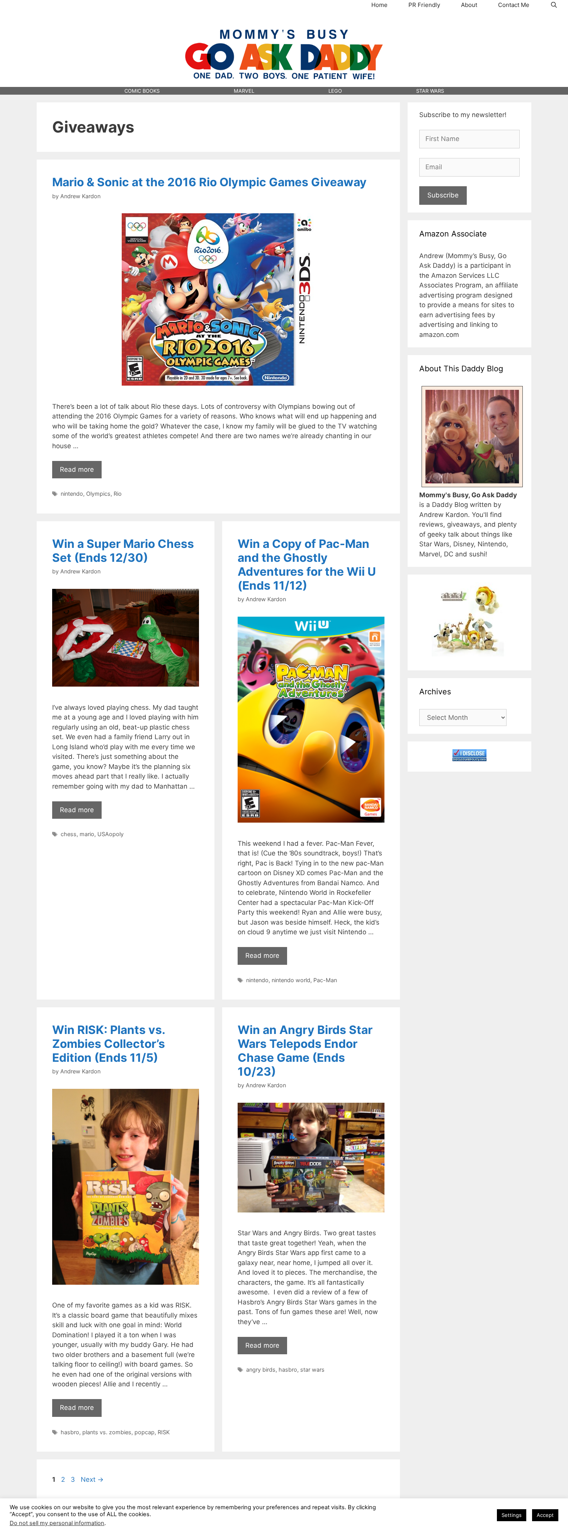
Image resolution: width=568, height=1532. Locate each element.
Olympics (98, 493)
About (469, 5)
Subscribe (443, 195)
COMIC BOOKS (142, 91)
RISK (164, 1432)
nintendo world (291, 980)
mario (87, 834)
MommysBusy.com (284, 23)
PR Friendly (424, 5)
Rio (118, 493)
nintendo (72, 493)
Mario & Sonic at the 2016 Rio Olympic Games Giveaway (209, 182)
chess (69, 834)
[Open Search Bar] (554, 5)
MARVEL (244, 91)
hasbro (70, 1432)
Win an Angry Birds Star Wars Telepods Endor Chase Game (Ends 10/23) (305, 1050)
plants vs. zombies (106, 1432)
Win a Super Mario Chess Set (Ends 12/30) (123, 551)
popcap (144, 1432)
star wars (312, 1369)
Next (92, 1479)
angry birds (260, 1369)
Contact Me (513, 5)
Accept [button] (545, 1515)
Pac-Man (325, 980)
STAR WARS (430, 91)
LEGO (335, 91)
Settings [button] (512, 1515)
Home (379, 5)
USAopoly (110, 834)
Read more (77, 469)
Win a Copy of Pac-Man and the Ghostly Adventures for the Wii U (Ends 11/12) (307, 564)
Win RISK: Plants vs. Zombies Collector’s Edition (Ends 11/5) (108, 1043)
